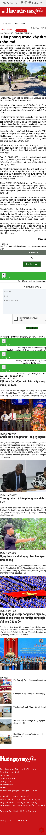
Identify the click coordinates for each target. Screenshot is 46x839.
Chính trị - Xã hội (19, 23)
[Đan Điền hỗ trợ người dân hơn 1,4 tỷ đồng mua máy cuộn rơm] (6, 738)
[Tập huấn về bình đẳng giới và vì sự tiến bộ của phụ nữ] (6, 711)
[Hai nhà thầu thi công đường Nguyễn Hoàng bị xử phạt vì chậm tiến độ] (6, 725)
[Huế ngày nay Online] (26, 12)
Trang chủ (6, 23)
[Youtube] (29, 3)
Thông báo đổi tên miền (14, 820)
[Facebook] (25, 3)
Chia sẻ (21, 31)
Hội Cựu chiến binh (8, 246)
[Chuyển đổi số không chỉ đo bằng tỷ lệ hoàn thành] (6, 698)
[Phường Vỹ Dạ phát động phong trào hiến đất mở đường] (6, 685)
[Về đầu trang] (41, 830)
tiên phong (21, 246)
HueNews (35, 3)
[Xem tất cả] (4, 12)
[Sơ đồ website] (22, 3)
